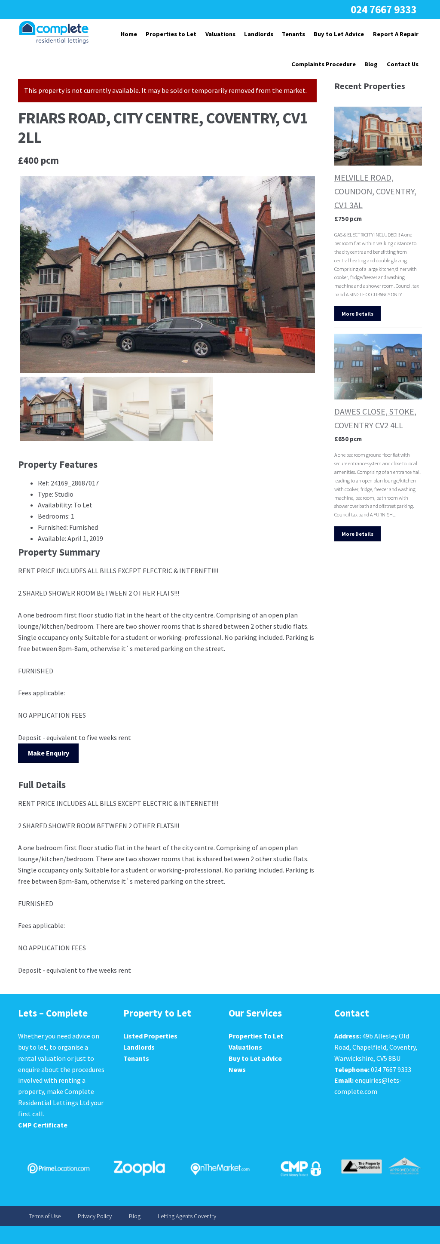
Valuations (220, 34)
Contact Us (403, 64)
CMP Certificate (42, 1125)
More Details (357, 313)
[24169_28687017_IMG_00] (167, 274)
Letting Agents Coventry (187, 1216)
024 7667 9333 (383, 9)
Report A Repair (396, 34)
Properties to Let (171, 34)
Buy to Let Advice (339, 34)
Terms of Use (45, 1216)
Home (129, 34)
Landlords (258, 34)
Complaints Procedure (323, 64)
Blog (371, 64)
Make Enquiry (48, 753)
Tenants (293, 34)
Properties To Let (256, 1036)
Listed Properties (150, 1036)
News (237, 1069)
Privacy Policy (95, 1216)
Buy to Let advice (255, 1058)
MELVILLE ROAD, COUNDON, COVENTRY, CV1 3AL (375, 191)
